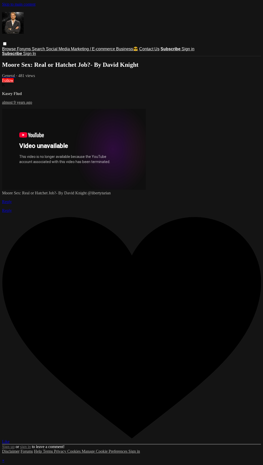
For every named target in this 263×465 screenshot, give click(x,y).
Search (39, 49)
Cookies (74, 451)
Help (38, 451)
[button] (4, 43)
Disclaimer (11, 451)
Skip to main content (18, 4)
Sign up (8, 446)
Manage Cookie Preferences (105, 451)
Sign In (29, 53)
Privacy (60, 451)
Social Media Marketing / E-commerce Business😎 (92, 49)
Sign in (188, 49)
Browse (9, 49)
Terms (48, 451)
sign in (25, 446)
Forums (24, 49)
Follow (8, 80)
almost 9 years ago (17, 102)
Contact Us (149, 49)
